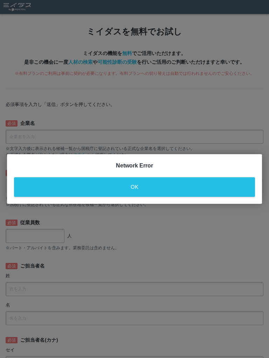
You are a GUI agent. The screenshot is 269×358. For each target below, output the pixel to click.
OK (134, 187)
